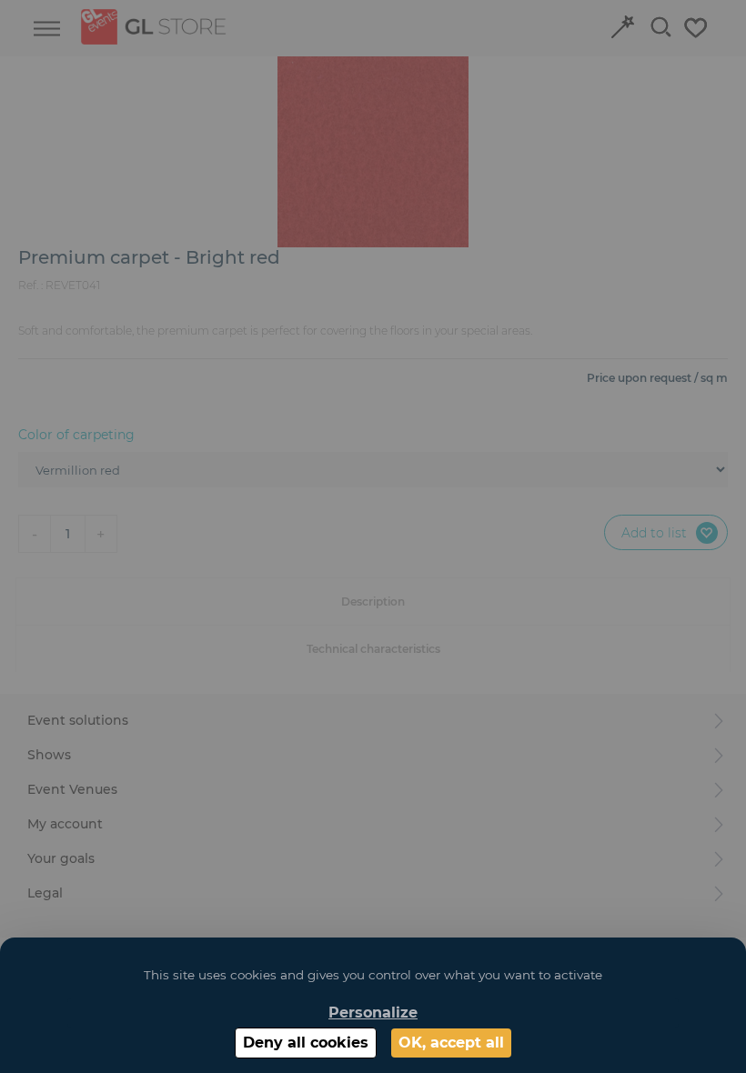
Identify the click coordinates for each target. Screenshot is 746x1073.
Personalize (373, 1012)
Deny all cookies (305, 1042)
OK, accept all (451, 1042)
